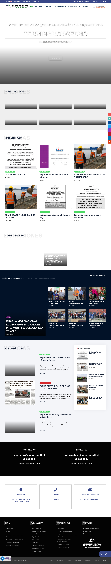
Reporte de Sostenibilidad (64, 534)
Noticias (7, 531)
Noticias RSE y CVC (63, 547)
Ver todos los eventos (97, 275)
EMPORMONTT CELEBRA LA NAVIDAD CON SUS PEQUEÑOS (97, 325)
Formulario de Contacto (12, 542)
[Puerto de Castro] (55, 119)
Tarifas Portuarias (36, 551)
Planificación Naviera (37, 548)
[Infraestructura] (21, 103)
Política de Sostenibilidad (64, 531)
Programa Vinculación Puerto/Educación (64, 540)
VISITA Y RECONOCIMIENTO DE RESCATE (76, 303)
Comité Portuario (62, 537)
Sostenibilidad (72, 6)
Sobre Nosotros (36, 528)
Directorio (34, 534)
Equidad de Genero (63, 544)
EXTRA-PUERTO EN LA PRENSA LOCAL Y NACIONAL (54, 387)
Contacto (104, 560)
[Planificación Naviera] (55, 103)
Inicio (31, 6)
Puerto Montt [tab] (84, 348)
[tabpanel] (55, 252)
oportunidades (83, 6)
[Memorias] (90, 103)
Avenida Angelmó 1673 (90, 534)
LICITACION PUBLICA (15, 174)
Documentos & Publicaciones (14, 539)
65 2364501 (29, 458)
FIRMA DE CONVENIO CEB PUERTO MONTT (57, 302)
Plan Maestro (35, 539)
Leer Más (42, 373)
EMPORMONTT (39, 6)
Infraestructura (60, 6)
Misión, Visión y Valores (38, 531)
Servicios (48, 6)
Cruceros (8, 537)
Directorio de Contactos (12, 545)
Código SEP (61, 528)
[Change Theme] (108, 554)
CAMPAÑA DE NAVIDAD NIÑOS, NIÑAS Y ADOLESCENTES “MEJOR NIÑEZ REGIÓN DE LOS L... (97, 304)
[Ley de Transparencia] (90, 119)
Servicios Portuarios (37, 545)
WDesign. (24, 560)
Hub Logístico (55, 58)
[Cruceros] (21, 119)
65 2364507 (81, 458)
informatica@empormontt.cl (82, 455)
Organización (35, 537)
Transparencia (9, 534)
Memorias (34, 542)
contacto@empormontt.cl (29, 455)
